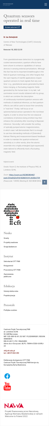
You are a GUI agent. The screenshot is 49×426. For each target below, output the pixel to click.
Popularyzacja (9, 295)
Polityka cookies (10, 310)
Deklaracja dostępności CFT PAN (17, 360)
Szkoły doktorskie (11, 291)
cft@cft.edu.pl (9, 351)
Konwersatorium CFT (12, 27)
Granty (6, 238)
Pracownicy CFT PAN (12, 270)
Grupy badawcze (10, 247)
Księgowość (8, 266)
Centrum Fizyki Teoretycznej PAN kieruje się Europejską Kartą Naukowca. (21, 364)
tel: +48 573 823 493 (11, 353)
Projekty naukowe (11, 242)
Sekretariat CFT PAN (12, 261)
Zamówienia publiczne (8, 275)
